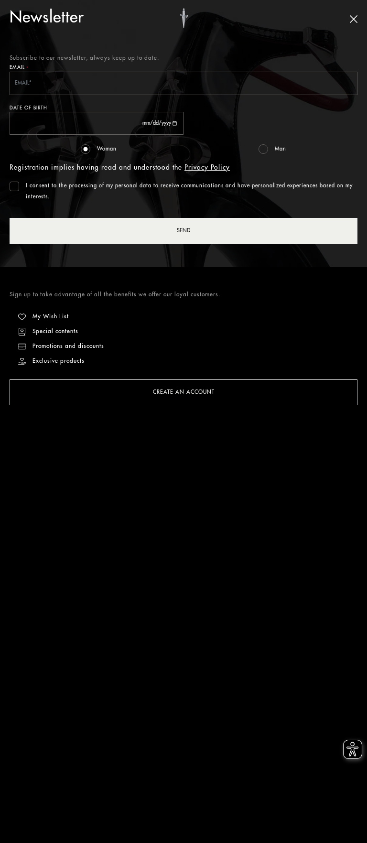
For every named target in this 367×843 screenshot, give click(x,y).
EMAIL (19, 68)
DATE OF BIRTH (28, 108)
